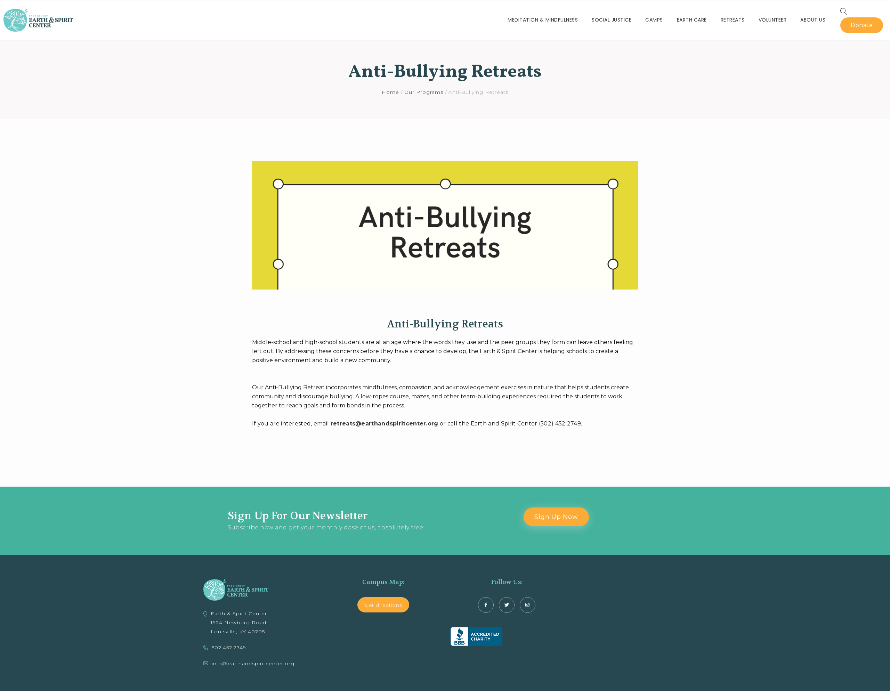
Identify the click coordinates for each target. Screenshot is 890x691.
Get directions (383, 605)
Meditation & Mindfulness (543, 19)
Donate (862, 25)
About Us (812, 19)
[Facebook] (486, 605)
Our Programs (423, 92)
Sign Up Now (556, 517)
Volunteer (773, 19)
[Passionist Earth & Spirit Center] (38, 20)
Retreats (733, 19)
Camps (654, 19)
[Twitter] (507, 605)
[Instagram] (527, 605)
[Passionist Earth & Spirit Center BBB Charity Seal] (476, 637)
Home (390, 92)
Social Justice (611, 19)
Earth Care (692, 19)
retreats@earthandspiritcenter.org (384, 423)
